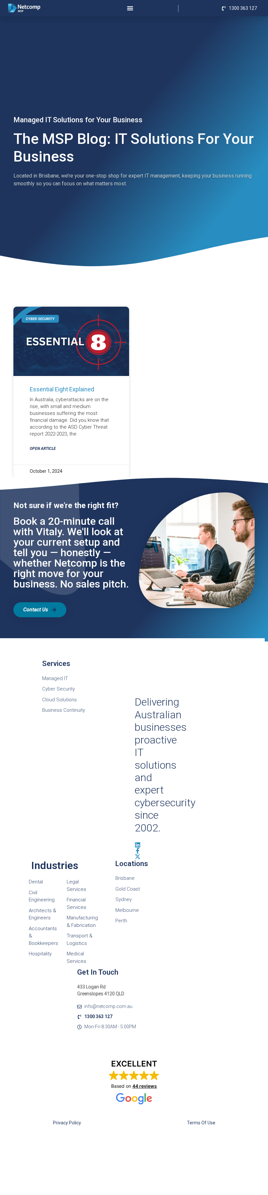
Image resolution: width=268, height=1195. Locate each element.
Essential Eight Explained (62, 389)
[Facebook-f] (138, 851)
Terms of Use (201, 1122)
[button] (134, 1082)
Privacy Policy (67, 1122)
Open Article (43, 448)
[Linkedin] (138, 845)
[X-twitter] (138, 857)
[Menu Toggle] (130, 8)
